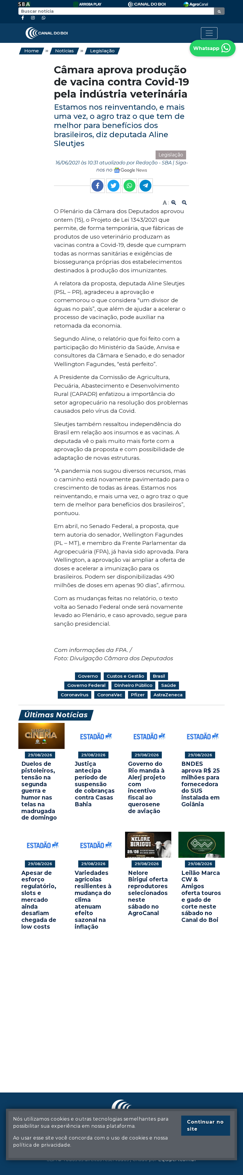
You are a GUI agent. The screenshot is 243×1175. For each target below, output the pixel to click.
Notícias (64, 51)
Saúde (168, 685)
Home (31, 51)
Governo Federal (86, 685)
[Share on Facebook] (97, 185)
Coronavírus (74, 694)
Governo (88, 676)
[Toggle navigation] (209, 33)
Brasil (159, 676)
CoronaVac (109, 694)
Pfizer (138, 694)
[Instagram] (33, 18)
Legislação (102, 51)
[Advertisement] (121, 1002)
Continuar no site (205, 1125)
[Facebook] (22, 18)
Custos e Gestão (125, 676)
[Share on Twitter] (113, 185)
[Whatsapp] (43, 18)
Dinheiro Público (133, 685)
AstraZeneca (168, 694)
